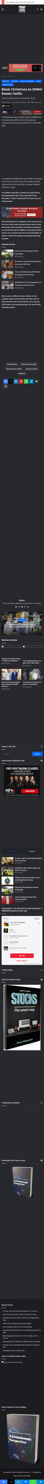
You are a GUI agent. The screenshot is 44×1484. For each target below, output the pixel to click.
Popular (32, 851)
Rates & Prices (7, 85)
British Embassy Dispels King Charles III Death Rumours (11, 684)
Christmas (12, 364)
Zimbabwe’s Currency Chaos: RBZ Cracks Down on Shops (22, 625)
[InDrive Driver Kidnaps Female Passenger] (7, 254)
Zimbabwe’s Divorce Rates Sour (14, 1350)
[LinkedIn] (16, 381)
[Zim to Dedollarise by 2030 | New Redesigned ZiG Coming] (7, 274)
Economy (15, 81)
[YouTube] (22, 607)
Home (5, 76)
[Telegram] (31, 381)
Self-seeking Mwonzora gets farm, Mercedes (32, 662)
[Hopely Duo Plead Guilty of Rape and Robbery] (11, 651)
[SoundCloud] (28, 607)
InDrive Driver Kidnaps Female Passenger (17, 1323)
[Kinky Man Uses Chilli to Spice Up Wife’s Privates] (7, 871)
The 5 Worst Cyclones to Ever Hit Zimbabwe (32, 683)
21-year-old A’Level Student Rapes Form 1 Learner (20, 1311)
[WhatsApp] (26, 381)
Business (11, 76)
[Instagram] (25, 607)
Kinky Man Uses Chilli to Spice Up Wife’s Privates (20, 1314)
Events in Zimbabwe (27, 81)
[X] (11, 381)
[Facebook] (6, 381)
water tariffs (32, 369)
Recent (11, 851)
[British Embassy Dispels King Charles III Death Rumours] (11, 674)
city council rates (29, 364)
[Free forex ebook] (22, 68)
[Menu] (3, 10)
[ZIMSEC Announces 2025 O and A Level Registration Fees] (7, 881)
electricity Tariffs (14, 369)
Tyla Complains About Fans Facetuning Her (25, 898)
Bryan (22, 600)
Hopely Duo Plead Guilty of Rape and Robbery (11, 660)
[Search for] (41, 10)
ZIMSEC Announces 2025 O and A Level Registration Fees (27, 879)
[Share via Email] (36, 381)
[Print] (6, 386)
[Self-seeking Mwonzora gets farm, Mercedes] (32, 652)
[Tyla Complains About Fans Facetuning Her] (7, 900)
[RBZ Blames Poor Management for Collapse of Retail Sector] (7, 285)
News (38, 81)
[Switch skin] (38, 10)
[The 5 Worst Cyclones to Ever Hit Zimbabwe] (32, 674)
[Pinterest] (21, 381)
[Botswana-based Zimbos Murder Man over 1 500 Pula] (7, 264)
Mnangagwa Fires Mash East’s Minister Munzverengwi (21, 1341)
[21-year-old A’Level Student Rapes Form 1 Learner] (7, 861)
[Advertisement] (22, 38)
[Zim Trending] (22, 9)
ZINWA (22, 373)
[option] (22, 623)
